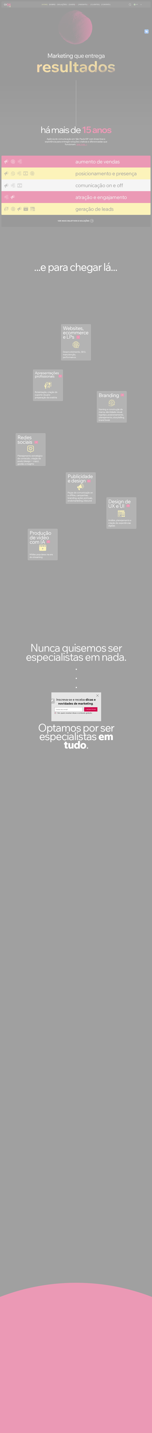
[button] (97, 695)
